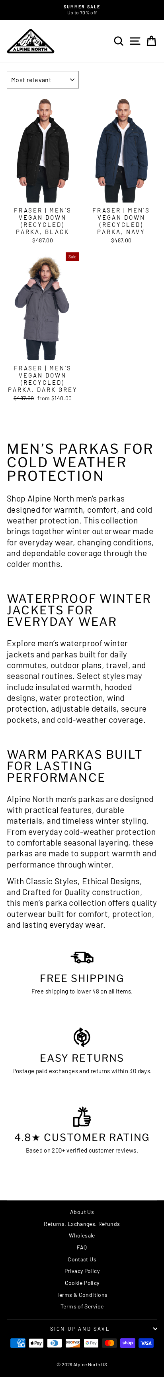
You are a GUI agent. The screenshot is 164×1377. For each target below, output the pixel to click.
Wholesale (82, 1235)
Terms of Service (82, 1306)
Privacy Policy (82, 1270)
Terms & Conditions (82, 1294)
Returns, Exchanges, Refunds (82, 1223)
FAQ (82, 1247)
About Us (82, 1211)
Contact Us (82, 1259)
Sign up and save (80, 1329)
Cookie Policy (82, 1282)
